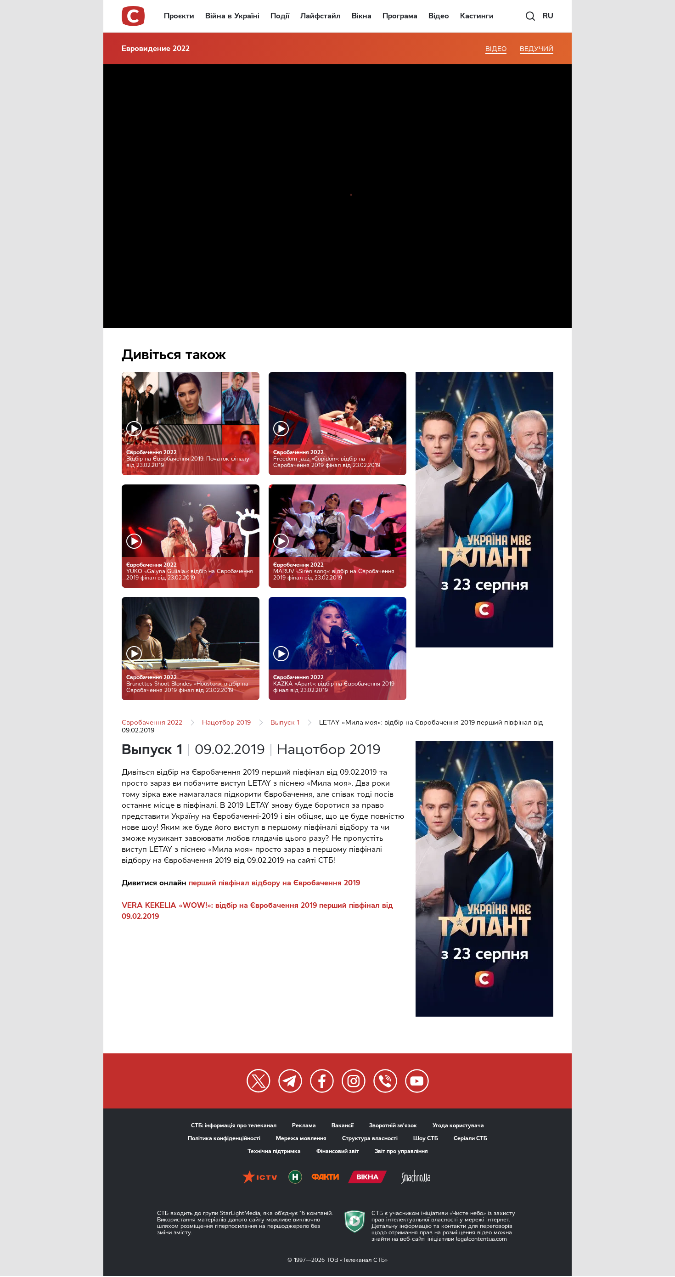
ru (548, 15)
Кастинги (477, 15)
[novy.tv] (295, 1178)
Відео (438, 15)
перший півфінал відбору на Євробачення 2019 (274, 882)
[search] (530, 16)
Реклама (304, 1125)
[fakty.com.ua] (325, 1178)
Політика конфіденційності (224, 1138)
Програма (399, 15)
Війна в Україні (232, 15)
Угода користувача (458, 1125)
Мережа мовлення (301, 1138)
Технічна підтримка (274, 1151)
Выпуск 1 (284, 722)
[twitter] (258, 1081)
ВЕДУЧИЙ (536, 49)
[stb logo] (134, 16)
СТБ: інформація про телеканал (233, 1125)
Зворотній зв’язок (393, 1125)
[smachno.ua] (415, 1178)
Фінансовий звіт (337, 1151)
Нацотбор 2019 (226, 722)
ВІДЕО (495, 49)
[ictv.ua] (259, 1178)
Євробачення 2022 (152, 722)
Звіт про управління (401, 1151)
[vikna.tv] (367, 1178)
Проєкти (179, 15)
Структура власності (370, 1138)
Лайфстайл (320, 15)
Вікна (361, 15)
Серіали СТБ (470, 1138)
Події (279, 15)
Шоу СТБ (425, 1138)
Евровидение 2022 (156, 48)
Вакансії (343, 1125)
